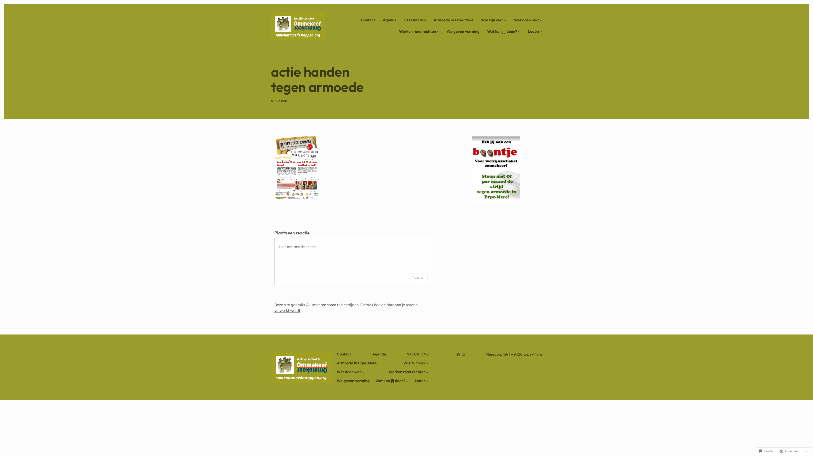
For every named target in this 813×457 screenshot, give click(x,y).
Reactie (418, 277)
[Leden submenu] (541, 31)
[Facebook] (458, 354)
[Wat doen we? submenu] (541, 20)
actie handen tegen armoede (317, 79)
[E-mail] (463, 354)
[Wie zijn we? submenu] (505, 20)
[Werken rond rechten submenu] (438, 31)
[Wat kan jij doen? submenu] (519, 31)
